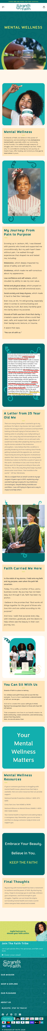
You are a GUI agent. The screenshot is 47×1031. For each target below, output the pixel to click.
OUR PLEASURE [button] (8, 993)
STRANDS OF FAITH (12, 1030)
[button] (7, 1018)
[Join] (42, 955)
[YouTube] (20, 1014)
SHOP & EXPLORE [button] (9, 984)
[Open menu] (5, 7)
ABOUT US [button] (6, 1002)
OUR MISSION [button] (7, 975)
